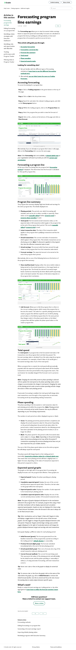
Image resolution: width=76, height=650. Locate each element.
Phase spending (26, 58)
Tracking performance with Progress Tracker (9, 54)
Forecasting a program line (29, 50)
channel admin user (52, 155)
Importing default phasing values (27, 632)
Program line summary (28, 52)
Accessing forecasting (28, 47)
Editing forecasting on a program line (9, 29)
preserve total (49, 216)
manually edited (34, 216)
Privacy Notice (36, 647)
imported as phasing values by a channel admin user (42, 456)
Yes (35, 613)
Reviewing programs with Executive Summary (31, 635)
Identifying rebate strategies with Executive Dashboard (9, 37)
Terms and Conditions (56, 647)
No (43, 613)
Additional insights (25, 8)
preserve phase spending (29, 218)
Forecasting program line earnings (8, 22)
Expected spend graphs (28, 61)
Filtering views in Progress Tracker (9, 61)
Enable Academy (55, 2)
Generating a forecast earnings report (29, 629)
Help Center (7, 8)
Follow (58, 25)
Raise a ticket (66, 2)
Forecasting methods (24, 622)
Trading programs (15, 8)
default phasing (39, 541)
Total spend (24, 55)
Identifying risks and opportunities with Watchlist (9, 46)
